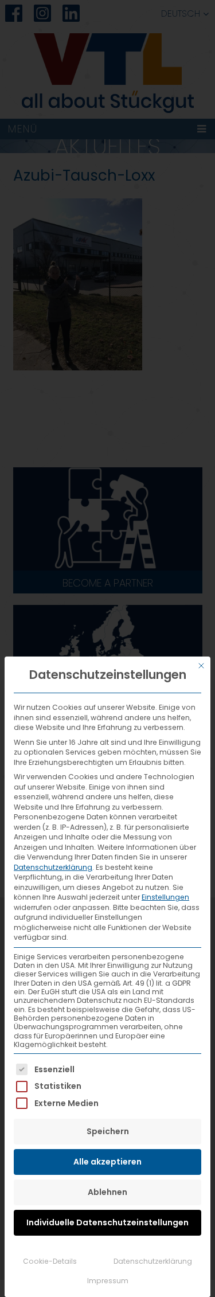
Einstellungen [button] (165, 897)
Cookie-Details (50, 1261)
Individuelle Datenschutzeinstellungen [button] (107, 1222)
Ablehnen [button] (107, 1192)
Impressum (107, 1281)
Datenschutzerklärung (53, 867)
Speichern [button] (108, 1131)
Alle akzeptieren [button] (107, 1161)
